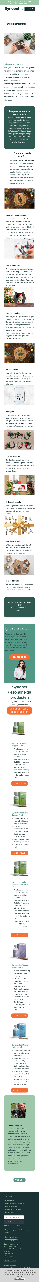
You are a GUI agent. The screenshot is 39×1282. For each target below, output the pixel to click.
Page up (18, 1180)
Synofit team (9, 1200)
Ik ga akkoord (19, 1279)
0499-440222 (13, 2)
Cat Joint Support (24, 1230)
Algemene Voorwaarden (13, 1209)
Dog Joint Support (11, 1230)
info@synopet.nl (9, 1256)
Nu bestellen (19, 784)
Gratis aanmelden (14, 1222)
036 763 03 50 (19, 657)
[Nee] (37, 1275)
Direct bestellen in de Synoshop (19, 710)
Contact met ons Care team (14, 1203)
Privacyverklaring (11, 1206)
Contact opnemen (10, 1261)
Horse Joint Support (11, 1237)
